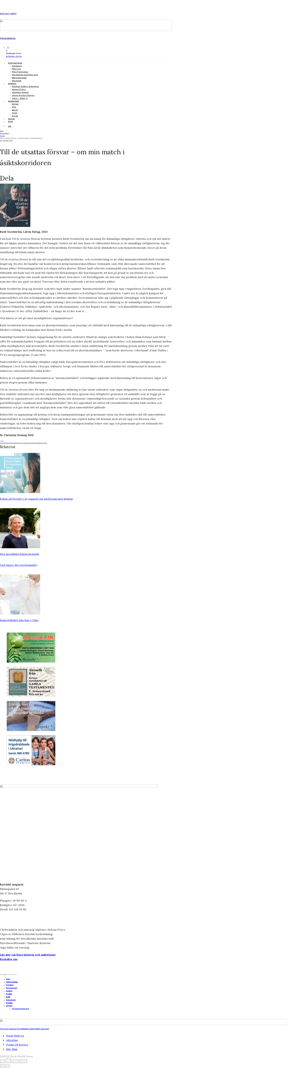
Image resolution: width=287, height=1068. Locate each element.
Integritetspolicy (20, 1009)
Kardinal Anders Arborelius (25, 86)
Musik (15, 110)
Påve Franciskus (20, 72)
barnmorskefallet (13, 443)
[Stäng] (2, 1061)
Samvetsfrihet (43, 443)
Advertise (12, 1040)
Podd (14, 113)
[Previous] (2, 1066)
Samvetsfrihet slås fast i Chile (19, 620)
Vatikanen (17, 66)
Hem (8, 979)
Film (14, 107)
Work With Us (15, 1035)
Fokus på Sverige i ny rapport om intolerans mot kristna (36, 499)
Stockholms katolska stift (25, 75)
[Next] (7, 1066)
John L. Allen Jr (20, 98)
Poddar (9, 994)
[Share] (8, 1060)
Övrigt (15, 116)
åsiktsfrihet (4, 443)
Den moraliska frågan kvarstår (19, 554)
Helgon (11, 119)
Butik (10, 122)
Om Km (9, 1006)
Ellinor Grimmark (23, 443)
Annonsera (11, 1000)
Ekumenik (17, 81)
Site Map (11, 1049)
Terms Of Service (17, 1044)
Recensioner (13, 101)
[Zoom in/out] (23, 1061)
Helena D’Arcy (19, 89)
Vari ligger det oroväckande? (19, 565)
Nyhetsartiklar (15, 63)
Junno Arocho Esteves (23, 95)
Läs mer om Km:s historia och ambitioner (28, 954)
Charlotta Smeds (20, 92)
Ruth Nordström (34, 443)
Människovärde (19, 78)
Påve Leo (16, 69)
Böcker (15, 104)
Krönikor (12, 84)
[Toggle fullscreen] (15, 1061)
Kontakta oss (8, 959)
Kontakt (9, 1003)
